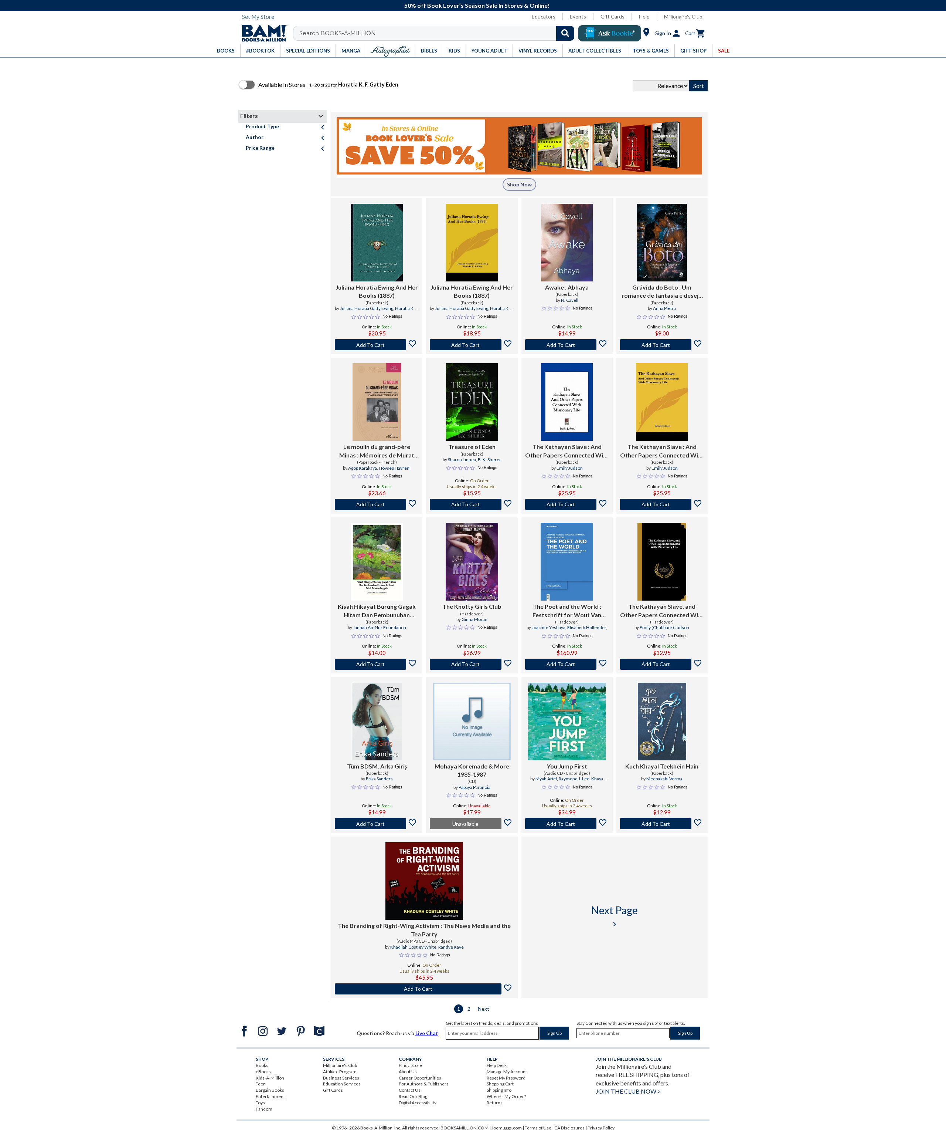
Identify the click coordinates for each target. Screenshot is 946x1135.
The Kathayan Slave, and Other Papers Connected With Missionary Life (662, 611)
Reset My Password (506, 1078)
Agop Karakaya (362, 468)
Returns (495, 1102)
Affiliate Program (340, 1071)
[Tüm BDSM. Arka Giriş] (377, 721)
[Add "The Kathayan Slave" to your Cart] (567, 504)
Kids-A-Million (270, 1078)
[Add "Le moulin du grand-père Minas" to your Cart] (377, 504)
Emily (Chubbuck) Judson (664, 627)
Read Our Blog (413, 1096)
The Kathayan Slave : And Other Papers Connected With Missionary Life (567, 451)
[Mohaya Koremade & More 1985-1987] (472, 721)
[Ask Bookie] (609, 33)
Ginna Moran (474, 619)
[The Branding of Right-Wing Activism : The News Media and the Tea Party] (424, 881)
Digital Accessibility (417, 1102)
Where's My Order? (506, 1096)
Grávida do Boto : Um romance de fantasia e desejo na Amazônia (662, 292)
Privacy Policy (601, 1128)
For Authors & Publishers (424, 1084)
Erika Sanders (379, 778)
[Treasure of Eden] (471, 402)
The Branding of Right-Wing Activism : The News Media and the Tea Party (424, 929)
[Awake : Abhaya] (567, 242)
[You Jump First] (567, 721)
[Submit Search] (565, 33)
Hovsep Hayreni (395, 468)
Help (644, 16)
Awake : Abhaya (567, 287)
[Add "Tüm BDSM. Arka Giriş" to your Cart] (377, 823)
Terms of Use (538, 1128)
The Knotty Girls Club (471, 606)
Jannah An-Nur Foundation (379, 627)
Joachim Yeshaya (548, 627)
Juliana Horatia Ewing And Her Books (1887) (377, 291)
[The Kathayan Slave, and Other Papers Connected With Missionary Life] (662, 561)
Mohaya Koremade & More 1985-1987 (472, 770)
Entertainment (270, 1096)
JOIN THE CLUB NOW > (628, 1091)
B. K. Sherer (489, 459)
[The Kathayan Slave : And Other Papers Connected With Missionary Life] (567, 402)
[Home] (261, 33)
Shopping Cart (500, 1084)
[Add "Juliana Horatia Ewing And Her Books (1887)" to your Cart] (377, 344)
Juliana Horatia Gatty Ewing (366, 308)
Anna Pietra (664, 308)
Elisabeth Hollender (586, 627)
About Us (408, 1071)
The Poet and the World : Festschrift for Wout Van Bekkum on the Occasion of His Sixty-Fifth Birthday (567, 611)
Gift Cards (612, 16)
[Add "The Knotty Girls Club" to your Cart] (472, 664)
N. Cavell (569, 300)
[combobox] (438, 33)
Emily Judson (570, 468)
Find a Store (410, 1065)
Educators (543, 16)
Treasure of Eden (472, 446)
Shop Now (519, 184)
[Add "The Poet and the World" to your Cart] (567, 664)
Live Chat (426, 1033)
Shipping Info (499, 1090)
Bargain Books (270, 1090)
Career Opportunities (420, 1078)
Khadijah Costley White (413, 947)
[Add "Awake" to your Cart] (567, 344)
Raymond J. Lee (574, 778)
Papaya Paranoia (474, 787)
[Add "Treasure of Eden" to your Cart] (472, 504)
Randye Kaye (451, 947)
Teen (261, 1084)
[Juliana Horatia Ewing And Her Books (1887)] (377, 242)
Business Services (341, 1078)
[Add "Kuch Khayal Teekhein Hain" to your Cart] (662, 823)
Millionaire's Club (683, 16)
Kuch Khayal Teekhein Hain (661, 766)
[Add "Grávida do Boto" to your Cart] (662, 344)
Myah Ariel (546, 778)
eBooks (263, 1071)
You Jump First (567, 766)
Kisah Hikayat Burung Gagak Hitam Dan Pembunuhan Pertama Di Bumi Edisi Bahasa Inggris (377, 611)
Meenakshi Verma (664, 778)
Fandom (264, 1109)
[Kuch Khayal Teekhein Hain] (662, 721)
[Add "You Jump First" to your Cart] (567, 823)
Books (262, 1065)
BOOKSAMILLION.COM (464, 1128)
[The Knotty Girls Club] (472, 561)
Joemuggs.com (506, 1128)
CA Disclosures (569, 1128)
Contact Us (410, 1090)
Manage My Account (507, 1071)
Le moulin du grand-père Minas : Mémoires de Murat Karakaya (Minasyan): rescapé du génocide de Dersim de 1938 (377, 451)
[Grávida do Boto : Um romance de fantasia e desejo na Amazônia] (662, 242)
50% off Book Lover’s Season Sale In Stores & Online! (477, 5)
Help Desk (497, 1065)
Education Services (342, 1084)
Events (578, 16)
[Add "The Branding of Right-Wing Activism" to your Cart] (424, 988)
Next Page (614, 916)
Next (483, 1009)
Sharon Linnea (462, 459)
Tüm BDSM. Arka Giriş (377, 766)
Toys (260, 1102)
